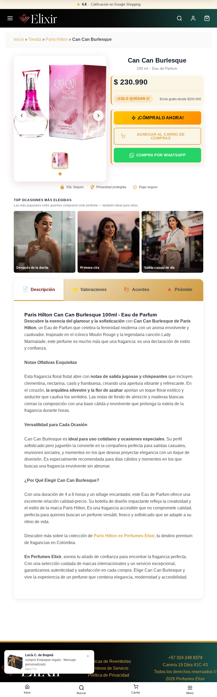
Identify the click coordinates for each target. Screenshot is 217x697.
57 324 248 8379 (186, 657)
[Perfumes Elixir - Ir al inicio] (38, 18)
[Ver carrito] (207, 18)
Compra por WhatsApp (161, 155)
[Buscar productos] (179, 18)
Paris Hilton (57, 39)
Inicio (19, 39)
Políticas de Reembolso (108, 661)
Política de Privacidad (108, 675)
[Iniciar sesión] (193, 18)
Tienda (34, 39)
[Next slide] (98, 115)
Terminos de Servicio (108, 668)
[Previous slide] (21, 115)
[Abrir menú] (10, 18)
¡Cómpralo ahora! (161, 118)
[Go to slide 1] (60, 173)
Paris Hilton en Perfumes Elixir (124, 535)
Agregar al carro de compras (161, 136)
